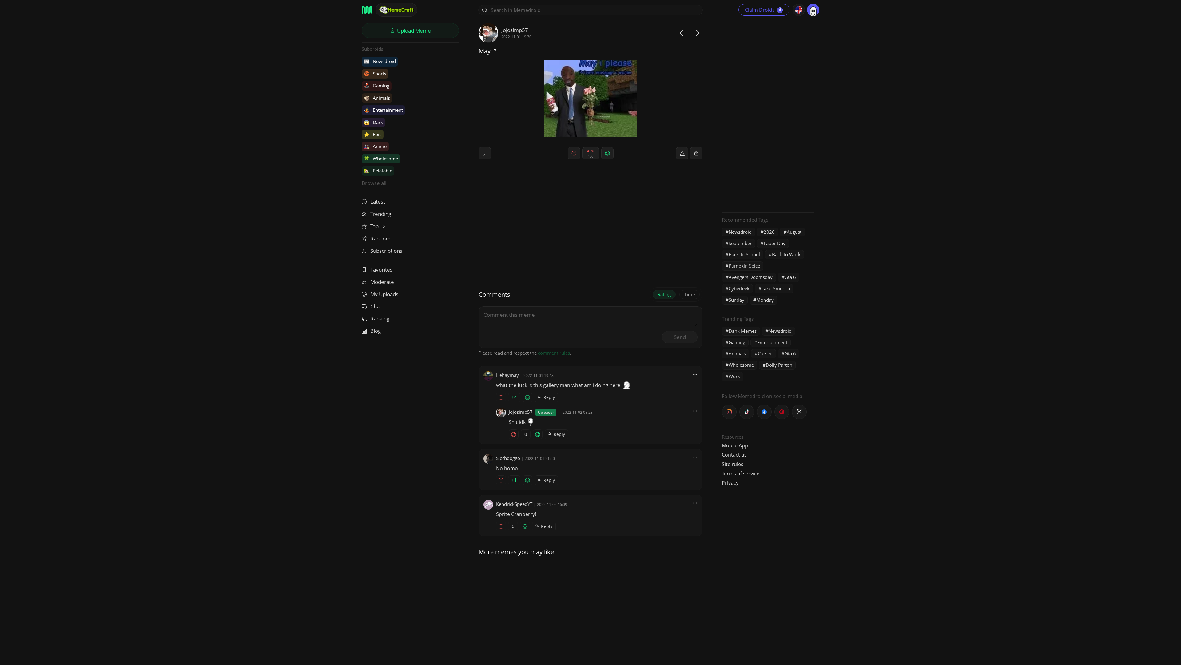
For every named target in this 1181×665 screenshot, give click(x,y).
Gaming (376, 86)
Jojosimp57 (514, 30)
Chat (375, 306)
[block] (696, 153)
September (740, 243)
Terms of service (740, 473)
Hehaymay (507, 375)
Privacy (730, 482)
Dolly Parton (779, 365)
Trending (380, 213)
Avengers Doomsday (751, 277)
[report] (682, 153)
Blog (375, 330)
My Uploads (384, 294)
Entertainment (383, 110)
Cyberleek (739, 288)
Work (734, 376)
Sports (375, 74)
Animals (377, 98)
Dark (373, 122)
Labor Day (774, 243)
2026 (769, 232)
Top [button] (375, 226)
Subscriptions (386, 250)
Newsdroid (380, 61)
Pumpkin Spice (744, 266)
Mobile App (735, 445)
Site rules (732, 464)
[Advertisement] (768, 115)
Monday (765, 300)
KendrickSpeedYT (514, 504)
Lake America (775, 288)
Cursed (765, 353)
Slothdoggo (508, 458)
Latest (377, 201)
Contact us (734, 454)
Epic (372, 134)
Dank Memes (743, 331)
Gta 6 (790, 277)
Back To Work (786, 254)
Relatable (378, 170)
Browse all (374, 183)
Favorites (381, 269)
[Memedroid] (367, 10)
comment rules (554, 353)
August (794, 232)
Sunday (736, 300)
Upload (413, 30)
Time (689, 294)
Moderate (382, 281)
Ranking (379, 318)
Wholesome (381, 158)
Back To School (744, 254)
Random (380, 238)
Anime (375, 146)
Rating (664, 294)
